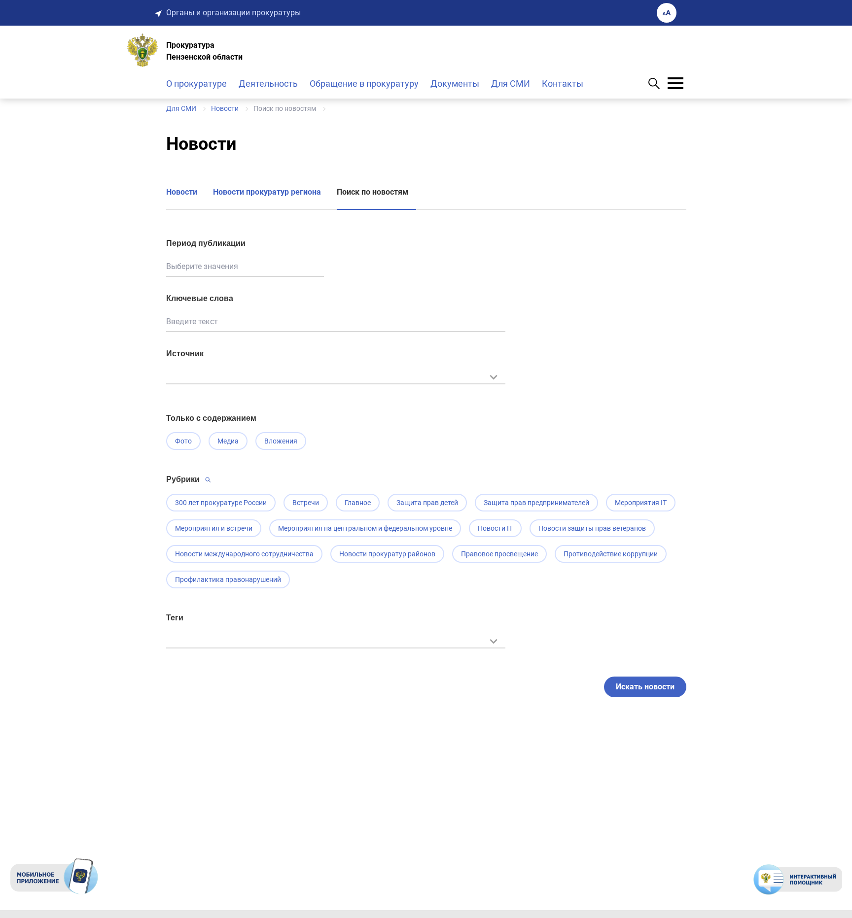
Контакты (562, 83)
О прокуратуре (196, 83)
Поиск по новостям (372, 192)
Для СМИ (510, 83)
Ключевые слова (199, 298)
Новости (181, 192)
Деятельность (268, 83)
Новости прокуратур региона (267, 192)
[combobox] (335, 382)
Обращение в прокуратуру (364, 83)
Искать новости (645, 686)
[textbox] (335, 376)
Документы (454, 83)
